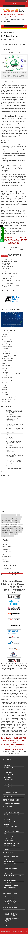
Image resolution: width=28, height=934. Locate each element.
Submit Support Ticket (14, 249)
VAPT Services (5, 275)
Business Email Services (10, 861)
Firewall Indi (4, 734)
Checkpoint (14, 199)
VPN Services (5, 394)
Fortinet (15, 522)
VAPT (3, 391)
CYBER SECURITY (6, 278)
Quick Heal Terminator (6, 198)
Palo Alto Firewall (6, 547)
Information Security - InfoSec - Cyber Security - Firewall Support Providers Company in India (14, 587)
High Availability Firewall (7, 266)
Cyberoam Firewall (21, 196)
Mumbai (8, 530)
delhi (7, 522)
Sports (3, 385)
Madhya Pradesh (13, 528)
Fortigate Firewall (10, 203)
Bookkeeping (5, 332)
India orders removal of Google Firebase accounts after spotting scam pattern (13, 436)
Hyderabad (20, 524)
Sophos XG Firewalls (7, 384)
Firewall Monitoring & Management (10, 259)
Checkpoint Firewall (6, 546)
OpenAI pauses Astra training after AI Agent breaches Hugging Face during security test (14, 418)
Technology (4, 389)
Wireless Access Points (7, 399)
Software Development (9, 878)
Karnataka (14, 526)
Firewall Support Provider (20, 226)
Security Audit (5, 372)
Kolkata (3, 528)
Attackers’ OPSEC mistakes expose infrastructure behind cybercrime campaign (14, 430)
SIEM (3, 375)
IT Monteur (13, 84)
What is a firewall (6, 397)
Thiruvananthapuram (14, 534)
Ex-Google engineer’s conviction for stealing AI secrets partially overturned (14, 449)
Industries (4, 362)
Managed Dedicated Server (10, 868)
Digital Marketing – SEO (10, 863)
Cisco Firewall (5, 544)
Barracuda (9, 201)
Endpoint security (6, 346)
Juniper (3, 199)
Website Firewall (6, 263)
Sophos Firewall (5, 553)
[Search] (26, 1)
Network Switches (6, 367)
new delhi (20, 530)
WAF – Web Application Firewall (9, 261)
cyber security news (16, 520)
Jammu (9, 526)
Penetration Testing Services (8, 276)
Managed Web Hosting (9, 859)
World (3, 403)
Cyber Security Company (6, 520)
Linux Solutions (8, 873)
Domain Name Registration (10, 887)
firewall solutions (5, 215)
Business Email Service (9, 889)
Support (4, 387)
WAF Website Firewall (10, 733)
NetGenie (21, 198)
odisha (3, 532)
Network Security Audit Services (9, 273)
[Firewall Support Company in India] (14, 11)
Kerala (19, 526)
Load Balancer (5, 268)
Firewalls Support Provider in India (18, 734)
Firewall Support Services (8, 258)
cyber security (18, 518)
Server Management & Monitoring (12, 875)
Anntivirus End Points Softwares (12, 856)
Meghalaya (4, 530)
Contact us (7, 196)
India (2, 526)
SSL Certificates (8, 866)
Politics (3, 368)
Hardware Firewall (6, 358)
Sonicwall (15, 198)
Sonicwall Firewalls (6, 380)
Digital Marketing (19, 931)
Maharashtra (20, 528)
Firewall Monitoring (17, 731)
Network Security (14, 530)
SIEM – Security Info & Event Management (12, 280)
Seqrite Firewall (5, 561)
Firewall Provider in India (11, 225)
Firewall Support (6, 731)
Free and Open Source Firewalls (8, 574)
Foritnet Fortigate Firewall (8, 355)
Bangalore (3, 516)
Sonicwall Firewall (6, 558)
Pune (3, 370)
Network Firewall (23, 730)
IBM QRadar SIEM (6, 568)
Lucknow (7, 528)
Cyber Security (5, 339)
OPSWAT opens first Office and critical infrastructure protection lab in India (14, 442)
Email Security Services (7, 283)
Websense (21, 199)
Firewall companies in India (12, 211)
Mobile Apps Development (10, 882)
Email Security (5, 344)
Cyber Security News (7, 341)
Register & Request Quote (10, 19)
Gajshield (8, 199)
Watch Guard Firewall (14, 210)
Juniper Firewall (5, 542)
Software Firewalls (6, 377)
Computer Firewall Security (10, 231)
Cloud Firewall (5, 264)
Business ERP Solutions (10, 880)
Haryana (7, 524)
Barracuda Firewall (6, 556)
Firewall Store (5, 351)
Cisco (13, 518)
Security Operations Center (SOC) (10, 373)
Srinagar (7, 534)
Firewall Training (6, 271)
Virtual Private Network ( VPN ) (9, 270)
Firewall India (9, 730)
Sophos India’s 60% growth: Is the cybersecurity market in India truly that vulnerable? (14, 411)
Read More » (4, 255)
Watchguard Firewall (6, 554)
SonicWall (4, 379)
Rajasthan (11, 532)
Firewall (4, 348)
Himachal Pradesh (13, 524)
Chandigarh (19, 516)
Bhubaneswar (13, 516)
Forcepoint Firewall (6, 551)
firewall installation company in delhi (17, 213)
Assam (18, 514)
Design (3, 343)
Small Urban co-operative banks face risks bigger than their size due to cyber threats (14, 455)
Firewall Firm (5, 930)
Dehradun (3, 522)
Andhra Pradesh (4, 514)
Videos (3, 392)
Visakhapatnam (4, 536)
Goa (19, 522)
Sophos (3, 382)
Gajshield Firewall (6, 559)
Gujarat (3, 524)
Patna (6, 532)
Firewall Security (21, 231)
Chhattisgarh (8, 518)
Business (4, 334)
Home (4, 32)
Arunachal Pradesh (12, 514)
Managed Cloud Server (9, 870)
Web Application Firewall (7, 396)
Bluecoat (3, 201)
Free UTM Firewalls (6, 356)
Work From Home (6, 401)
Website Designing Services (11, 885)
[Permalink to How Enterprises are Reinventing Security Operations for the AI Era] (3, 463)
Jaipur (3, 363)
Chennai (3, 518)
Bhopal (8, 516)
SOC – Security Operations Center (10, 282)
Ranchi (15, 532)
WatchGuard (11, 536)
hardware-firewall (6, 360)
